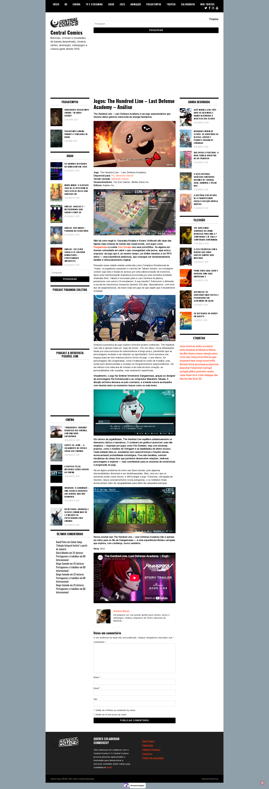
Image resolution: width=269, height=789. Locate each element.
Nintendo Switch (124, 175)
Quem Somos (148, 741)
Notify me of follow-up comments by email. (116, 710)
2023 (122, 4)
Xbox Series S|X (194, 378)
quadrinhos (201, 371)
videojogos (209, 375)
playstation (214, 364)
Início (56, 4)
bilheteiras (203, 349)
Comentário (100, 642)
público (192, 371)
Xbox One (184, 378)
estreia (200, 357)
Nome (97, 677)
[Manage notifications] (262, 783)
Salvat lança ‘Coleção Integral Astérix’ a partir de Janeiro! (71, 545)
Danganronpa (101, 247)
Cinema (76, 4)
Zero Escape (125, 247)
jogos (214, 357)
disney (194, 357)
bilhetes (212, 349)
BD (66, 4)
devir (188, 357)
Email (97, 688)
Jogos (111, 4)
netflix (212, 360)
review (182, 375)
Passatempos (153, 4)
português (184, 371)
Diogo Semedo (62, 563)
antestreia (190, 346)
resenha (210, 371)
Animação (135, 4)
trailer (201, 375)
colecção (207, 353)
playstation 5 (198, 367)
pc (207, 364)
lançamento (185, 360)
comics (215, 353)
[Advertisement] (134, 71)
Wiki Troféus (207, 4)
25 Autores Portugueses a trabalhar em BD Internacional (70, 556)
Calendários (188, 4)
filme (206, 357)
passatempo (200, 364)
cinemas (199, 353)
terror (195, 375)
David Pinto (61, 542)
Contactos (147, 754)
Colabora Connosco (151, 749)
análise (199, 346)
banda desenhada (187, 349)
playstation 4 (186, 367)
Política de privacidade (153, 758)
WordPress (214, 778)
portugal (208, 367)
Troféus (171, 4)
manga (199, 360)
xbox (216, 375)
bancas (210, 346)
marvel (206, 360)
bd (197, 349)
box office (184, 353)
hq (210, 357)
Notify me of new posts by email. (111, 714)
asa (204, 346)
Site (95, 699)
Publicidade (147, 745)
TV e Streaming (94, 4)
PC (113, 175)
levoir (193, 360)
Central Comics (66, 32)
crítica (183, 357)
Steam (189, 375)
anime (182, 346)
